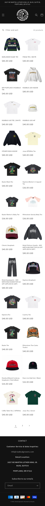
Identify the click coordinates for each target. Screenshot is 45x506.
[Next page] (29, 425)
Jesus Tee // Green (29, 411)
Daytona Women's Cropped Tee (32, 183)
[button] (3, 15)
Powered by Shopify (29, 501)
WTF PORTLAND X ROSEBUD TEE (11, 89)
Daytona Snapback (29, 280)
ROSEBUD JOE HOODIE (30, 88)
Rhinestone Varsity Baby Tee (32, 214)
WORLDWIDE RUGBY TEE (10, 57)
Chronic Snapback (8, 245)
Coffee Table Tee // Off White (11, 411)
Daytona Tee (6, 315)
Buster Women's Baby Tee (11, 214)
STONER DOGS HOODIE (9, 151)
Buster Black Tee (7, 182)
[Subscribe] (37, 486)
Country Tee (27, 315)
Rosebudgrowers (19, 501)
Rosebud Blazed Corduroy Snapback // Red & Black (11, 379)
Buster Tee (5, 345)
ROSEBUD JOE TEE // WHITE (11, 120)
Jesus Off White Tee (29, 151)
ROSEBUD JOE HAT (29, 120)
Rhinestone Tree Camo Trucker (30, 346)
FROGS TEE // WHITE (29, 57)
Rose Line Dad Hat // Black (32, 378)
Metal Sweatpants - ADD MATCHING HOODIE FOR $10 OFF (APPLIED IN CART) (11, 282)
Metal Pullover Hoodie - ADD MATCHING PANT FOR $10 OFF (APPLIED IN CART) (33, 247)
